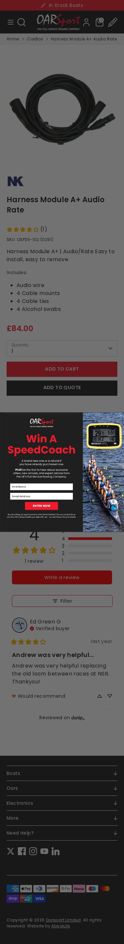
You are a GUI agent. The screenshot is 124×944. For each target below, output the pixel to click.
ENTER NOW (41, 506)
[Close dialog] (121, 415)
